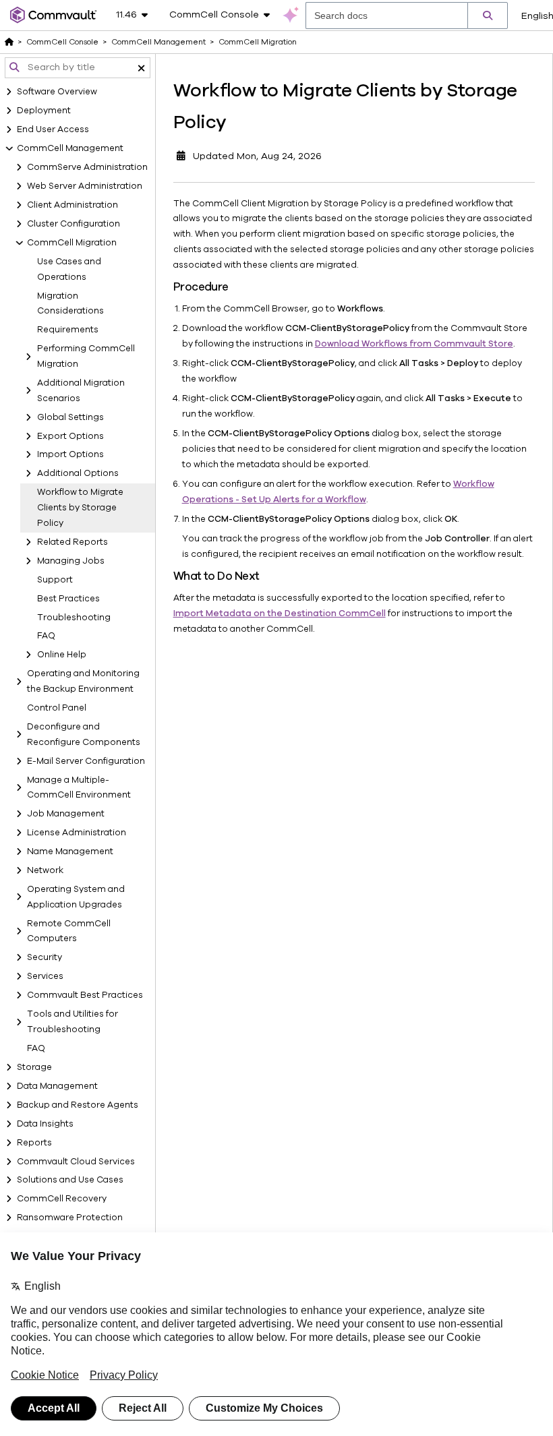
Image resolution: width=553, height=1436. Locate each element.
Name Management (70, 851)
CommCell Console (62, 41)
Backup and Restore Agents (77, 1105)
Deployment (44, 110)
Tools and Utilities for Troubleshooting (72, 1022)
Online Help (61, 655)
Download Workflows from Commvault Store (414, 344)
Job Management (66, 814)
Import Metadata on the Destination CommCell (279, 613)
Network (45, 870)
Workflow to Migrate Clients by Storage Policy (80, 507)
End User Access (53, 129)
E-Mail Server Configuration (86, 761)
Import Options (70, 454)
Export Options (70, 436)
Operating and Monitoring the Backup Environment (83, 681)
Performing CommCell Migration (86, 356)
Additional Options (78, 473)
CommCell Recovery (62, 1199)
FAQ (46, 636)
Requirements (67, 330)
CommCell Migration (72, 243)
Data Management (57, 1086)
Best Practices (68, 599)
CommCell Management (70, 148)
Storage (34, 1067)
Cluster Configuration (73, 224)
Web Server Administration (84, 186)
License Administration (76, 833)
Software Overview (57, 92)
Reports (34, 1143)
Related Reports (72, 542)
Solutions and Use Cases (70, 1180)
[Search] (487, 15)
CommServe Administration (87, 167)
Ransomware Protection (70, 1217)
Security (44, 957)
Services (45, 976)
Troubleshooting (74, 617)
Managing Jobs (71, 561)
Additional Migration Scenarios (81, 391)
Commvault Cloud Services (76, 1162)
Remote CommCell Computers (69, 931)
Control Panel (56, 708)
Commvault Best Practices (85, 995)
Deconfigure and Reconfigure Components (83, 734)
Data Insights (45, 1124)
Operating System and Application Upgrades (76, 897)
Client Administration (72, 205)
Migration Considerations (70, 304)
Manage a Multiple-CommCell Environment (79, 788)
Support (55, 580)
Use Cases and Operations (69, 269)
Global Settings (70, 417)
